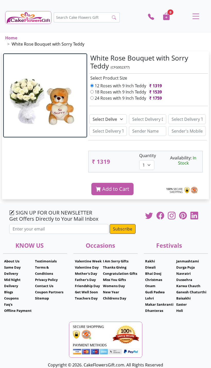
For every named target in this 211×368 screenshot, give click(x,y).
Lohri (149, 298)
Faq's (8, 304)
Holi (179, 310)
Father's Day (85, 279)
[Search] (114, 17)
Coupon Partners (49, 292)
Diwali (150, 267)
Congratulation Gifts (120, 273)
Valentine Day (87, 267)
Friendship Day (87, 286)
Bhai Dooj (153, 273)
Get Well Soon (86, 292)
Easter (181, 304)
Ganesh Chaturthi (191, 292)
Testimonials (46, 261)
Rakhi (150, 261)
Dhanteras (154, 310)
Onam (150, 286)
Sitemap (42, 298)
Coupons (11, 298)
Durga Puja (185, 267)
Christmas (153, 279)
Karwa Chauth (188, 286)
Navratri (183, 273)
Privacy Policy (46, 279)
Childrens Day (114, 298)
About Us (11, 261)
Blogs (8, 292)
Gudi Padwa (155, 292)
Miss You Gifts (114, 279)
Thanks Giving (114, 267)
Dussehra (184, 279)
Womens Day (114, 286)
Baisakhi (183, 298)
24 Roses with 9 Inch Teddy (128, 98)
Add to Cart (115, 188)
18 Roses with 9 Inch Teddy (128, 92)
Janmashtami (187, 261)
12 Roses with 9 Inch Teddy (128, 86)
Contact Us (44, 286)
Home (11, 38)
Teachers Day (86, 298)
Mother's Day (86, 273)
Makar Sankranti (159, 304)
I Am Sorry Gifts (115, 261)
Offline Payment (18, 310)
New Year (111, 292)
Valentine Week (88, 261)
